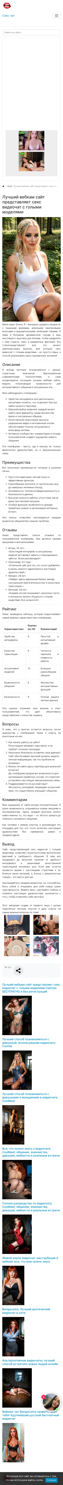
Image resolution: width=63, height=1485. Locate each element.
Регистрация (24, 23)
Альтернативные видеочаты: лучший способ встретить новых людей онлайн (30, 1362)
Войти (8, 23)
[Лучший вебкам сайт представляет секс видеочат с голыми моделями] (31, 269)
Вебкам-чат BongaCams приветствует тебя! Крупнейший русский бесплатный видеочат (30, 1415)
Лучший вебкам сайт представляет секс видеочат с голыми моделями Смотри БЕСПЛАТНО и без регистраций (31, 988)
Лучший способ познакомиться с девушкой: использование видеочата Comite (28, 1042)
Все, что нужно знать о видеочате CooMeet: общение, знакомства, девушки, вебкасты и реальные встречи (31, 1152)
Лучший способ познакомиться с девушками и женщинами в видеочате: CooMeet (30, 1097)
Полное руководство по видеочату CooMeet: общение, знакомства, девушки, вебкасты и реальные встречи (31, 1207)
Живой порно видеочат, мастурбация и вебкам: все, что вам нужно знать (30, 1259)
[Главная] (3, 186)
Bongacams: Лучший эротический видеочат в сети (26, 1311)
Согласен (51, 1480)
